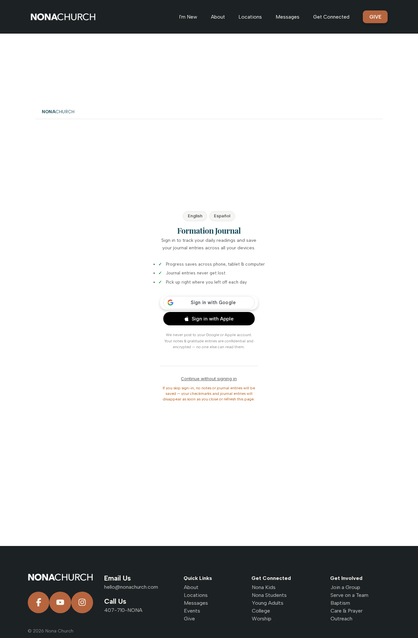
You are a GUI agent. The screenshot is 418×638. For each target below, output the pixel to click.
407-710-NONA (123, 610)
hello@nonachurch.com (131, 587)
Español (222, 215)
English (195, 215)
